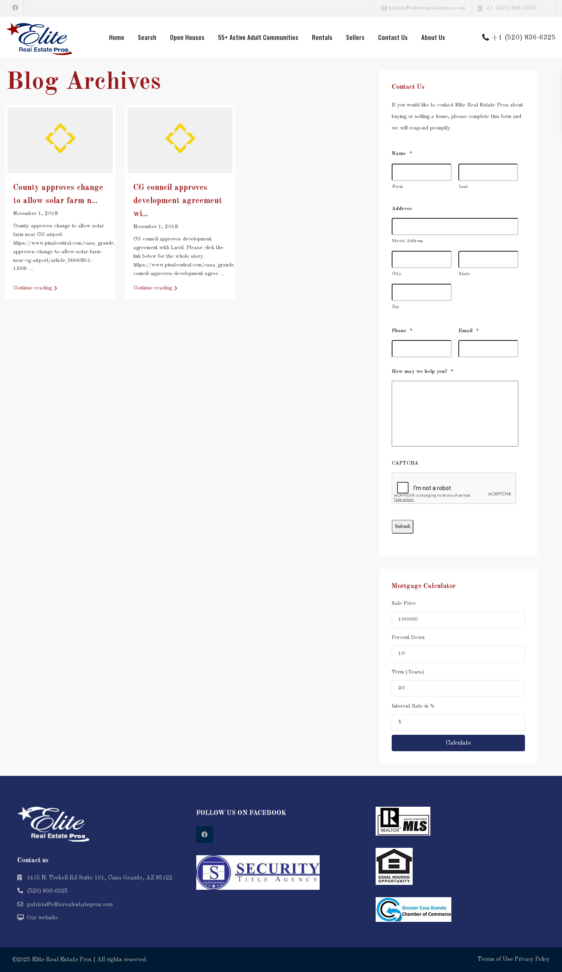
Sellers (355, 37)
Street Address (407, 241)
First (397, 187)
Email (468, 330)
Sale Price (404, 603)
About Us (433, 37)
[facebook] (15, 8)
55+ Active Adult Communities (258, 37)
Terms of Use (495, 959)
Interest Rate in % (413, 706)
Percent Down (408, 637)
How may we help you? (422, 371)
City (397, 274)
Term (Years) (408, 672)
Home (116, 37)
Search (147, 37)
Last (463, 187)
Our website (42, 918)
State (464, 274)
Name (402, 153)
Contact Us (393, 37)
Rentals (322, 37)
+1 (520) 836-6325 (510, 8)
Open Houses (187, 37)
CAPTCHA (405, 463)
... (32, 268)
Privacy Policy (532, 959)
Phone (402, 330)
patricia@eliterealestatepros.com (70, 904)
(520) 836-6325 (47, 891)
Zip (395, 307)
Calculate (458, 743)
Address (402, 208)
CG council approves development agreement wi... (177, 201)
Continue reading (32, 288)
